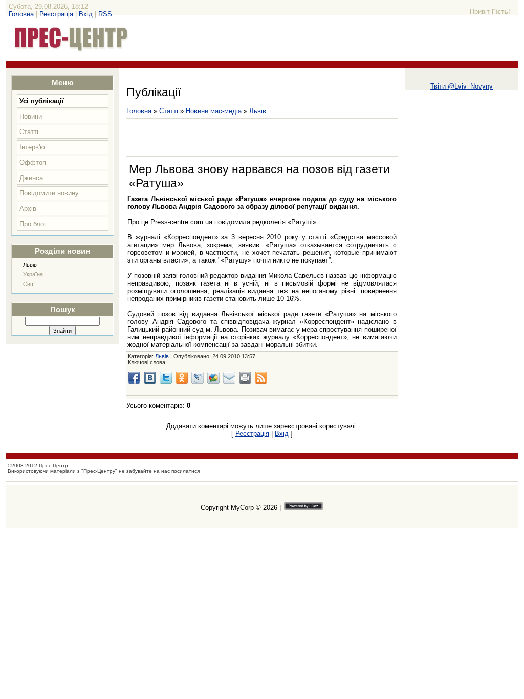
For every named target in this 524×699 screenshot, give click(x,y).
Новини (30, 116)
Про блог (33, 224)
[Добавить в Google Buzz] (213, 378)
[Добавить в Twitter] (166, 378)
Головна (21, 14)
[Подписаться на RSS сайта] (261, 378)
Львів (30, 264)
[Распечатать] (245, 378)
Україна (33, 274)
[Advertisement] (246, 137)
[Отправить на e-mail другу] (229, 378)
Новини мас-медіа (214, 111)
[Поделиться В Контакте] (150, 378)
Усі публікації (41, 101)
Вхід (86, 14)
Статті (28, 132)
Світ (28, 284)
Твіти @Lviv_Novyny (461, 86)
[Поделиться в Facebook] (134, 378)
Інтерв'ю (32, 147)
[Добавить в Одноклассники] (182, 378)
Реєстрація (56, 14)
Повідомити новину (49, 193)
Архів (27, 208)
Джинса (31, 178)
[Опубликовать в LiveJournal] (197, 378)
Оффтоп (32, 162)
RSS (105, 14)
